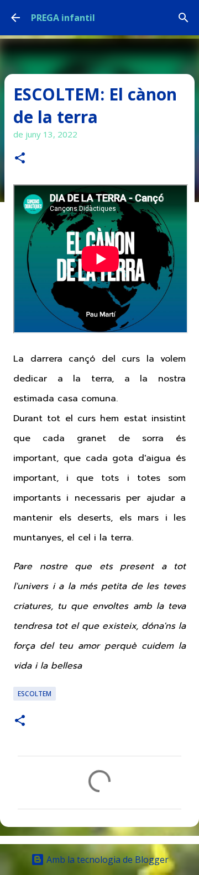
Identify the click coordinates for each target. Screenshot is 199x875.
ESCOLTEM (34, 693)
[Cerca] (183, 17)
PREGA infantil (63, 18)
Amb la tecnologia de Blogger (106, 859)
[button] (20, 158)
